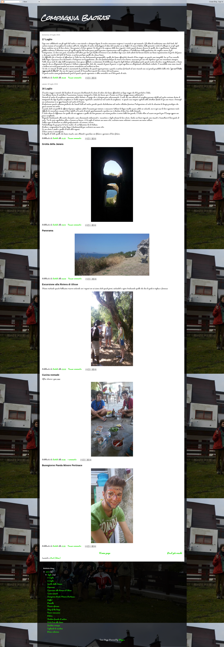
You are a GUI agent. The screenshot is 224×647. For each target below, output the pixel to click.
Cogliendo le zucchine (55, 628)
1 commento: (72, 459)
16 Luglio (47, 88)
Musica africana (53, 606)
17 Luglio (47, 39)
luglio (50, 574)
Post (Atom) (55, 558)
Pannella (50, 603)
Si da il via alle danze (55, 622)
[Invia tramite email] (86, 78)
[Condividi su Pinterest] (95, 78)
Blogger (121, 639)
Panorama (47, 230)
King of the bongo (53, 609)
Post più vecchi (174, 553)
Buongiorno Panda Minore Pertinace (62, 465)
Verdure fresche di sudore (57, 619)
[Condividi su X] (91, 78)
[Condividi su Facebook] (93, 78)
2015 (48, 571)
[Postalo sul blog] (89, 78)
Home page (104, 553)
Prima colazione (53, 631)
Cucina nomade (50, 375)
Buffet (49, 600)
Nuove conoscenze (53, 612)
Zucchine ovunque (53, 625)
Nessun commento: (75, 77)
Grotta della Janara (52, 144)
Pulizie (49, 615)
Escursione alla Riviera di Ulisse (60, 284)
